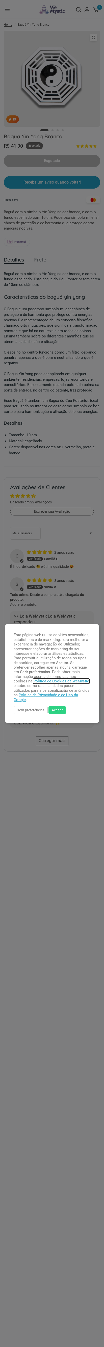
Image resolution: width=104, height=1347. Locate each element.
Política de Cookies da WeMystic (61, 681)
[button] (30, 710)
